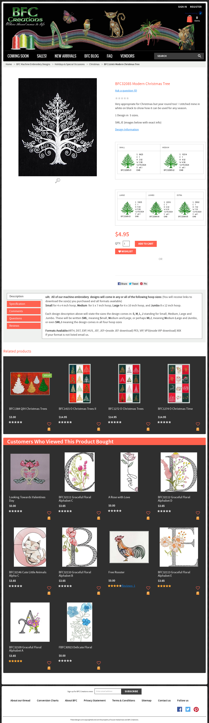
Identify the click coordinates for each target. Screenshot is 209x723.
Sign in (182, 7)
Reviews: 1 (128, 586)
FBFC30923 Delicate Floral (75, 647)
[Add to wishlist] (49, 424)
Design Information (127, 129)
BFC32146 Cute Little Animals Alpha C (27, 574)
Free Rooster (116, 572)
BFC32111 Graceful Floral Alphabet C (75, 499)
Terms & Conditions (123, 700)
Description (16, 296)
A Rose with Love (119, 497)
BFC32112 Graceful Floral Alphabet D (174, 499)
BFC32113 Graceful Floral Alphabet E (174, 574)
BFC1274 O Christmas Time (175, 409)
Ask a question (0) (126, 91)
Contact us (164, 700)
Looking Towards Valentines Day (27, 499)
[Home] (28, 17)
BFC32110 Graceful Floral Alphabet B (75, 574)
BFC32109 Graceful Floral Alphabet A (25, 649)
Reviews (14, 326)
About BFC (71, 700)
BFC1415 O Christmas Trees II (77, 409)
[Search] (199, 56)
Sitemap (147, 700)
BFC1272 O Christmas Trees (126, 409)
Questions (15, 318)
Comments (16, 311)
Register (196, 7)
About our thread (20, 700)
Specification (17, 304)
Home (9, 64)
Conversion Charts (47, 700)
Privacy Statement (95, 700)
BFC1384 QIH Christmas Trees (28, 409)
